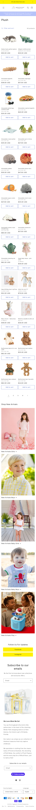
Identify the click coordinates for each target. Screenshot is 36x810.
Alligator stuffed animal (24, 49)
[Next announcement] (33, 2)
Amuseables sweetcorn (24, 227)
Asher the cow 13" (23, 289)
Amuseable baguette (6, 78)
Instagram (18, 654)
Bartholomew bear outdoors (8, 379)
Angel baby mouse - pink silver (25, 259)
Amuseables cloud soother (8, 139)
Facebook (18, 649)
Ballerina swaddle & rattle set (26, 318)
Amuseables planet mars (24, 168)
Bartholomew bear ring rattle (25, 379)
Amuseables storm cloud (24, 198)
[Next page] (27, 395)
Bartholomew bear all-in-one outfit (9, 349)
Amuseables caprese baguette (26, 108)
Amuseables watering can (8, 258)
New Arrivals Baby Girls (10, 543)
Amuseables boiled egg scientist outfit (7, 108)
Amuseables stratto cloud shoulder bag (8, 228)
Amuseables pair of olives (25, 139)
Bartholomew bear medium (25, 348)
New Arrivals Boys (8, 497)
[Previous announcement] (3, 2)
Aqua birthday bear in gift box (9, 289)
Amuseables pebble (6, 168)
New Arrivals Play (8, 635)
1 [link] (8, 395)
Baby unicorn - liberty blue (8, 318)
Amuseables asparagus (24, 78)
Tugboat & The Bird (17, 804)
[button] (3, 8)
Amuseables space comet (8, 198)
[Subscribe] (30, 681)
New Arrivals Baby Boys (10, 589)
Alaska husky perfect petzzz (9, 49)
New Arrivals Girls (8, 451)
